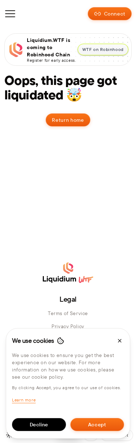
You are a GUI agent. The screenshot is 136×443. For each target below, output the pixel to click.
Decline (39, 424)
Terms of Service (68, 313)
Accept (97, 424)
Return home (68, 120)
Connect (114, 13)
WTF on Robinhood (103, 49)
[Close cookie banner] (119, 340)
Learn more (24, 400)
